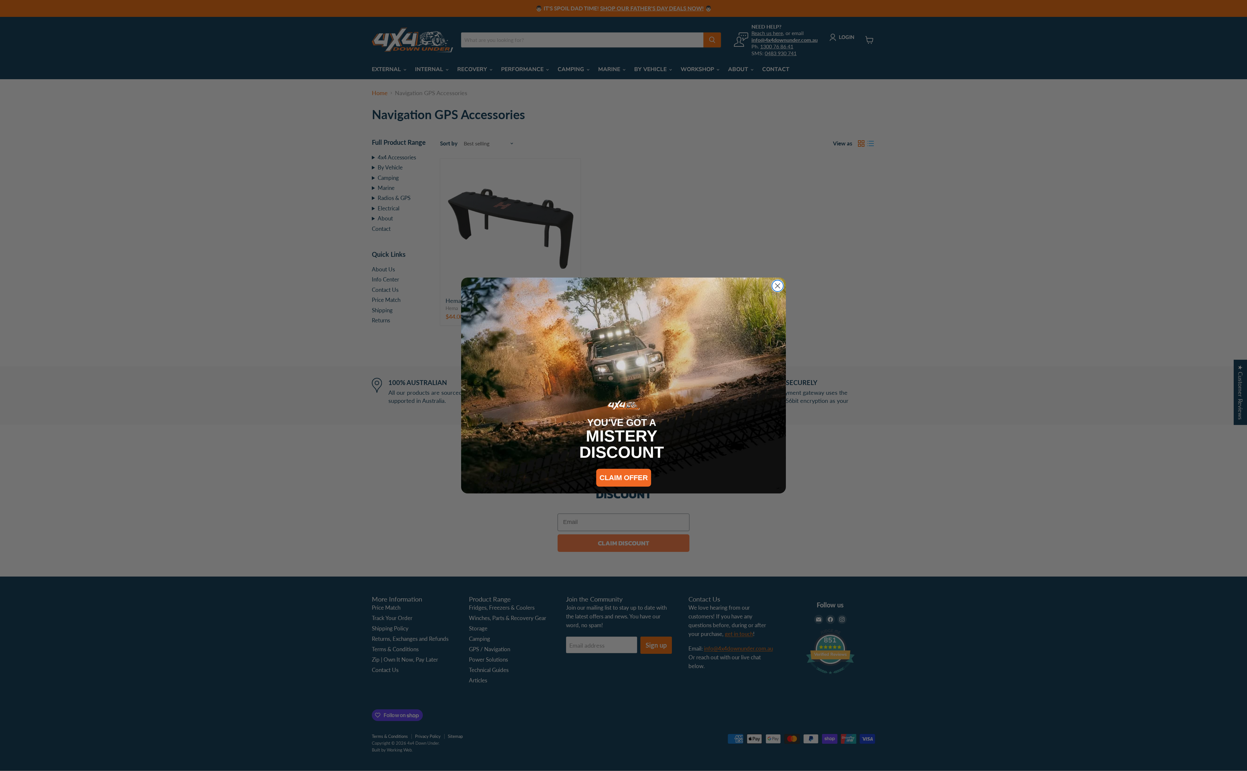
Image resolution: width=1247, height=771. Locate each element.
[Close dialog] (777, 286)
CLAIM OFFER (623, 478)
